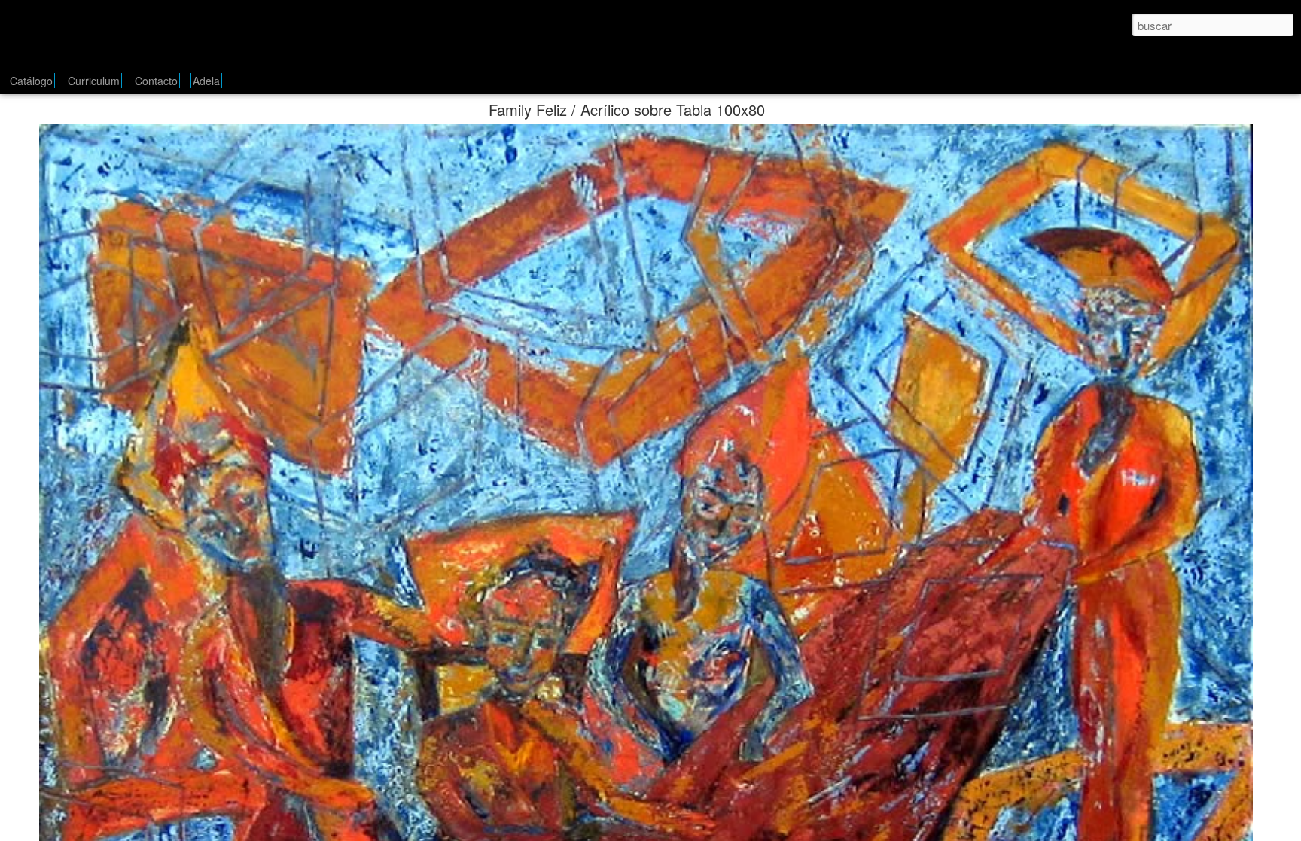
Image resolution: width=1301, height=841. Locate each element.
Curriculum (94, 80)
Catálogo (31, 80)
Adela (206, 80)
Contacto (156, 80)
